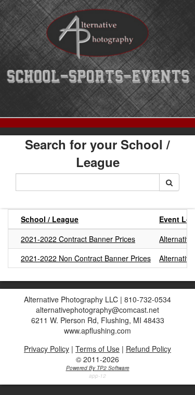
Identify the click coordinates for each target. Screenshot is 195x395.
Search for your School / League (97, 153)
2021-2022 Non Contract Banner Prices (86, 258)
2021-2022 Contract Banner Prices (78, 239)
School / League (50, 219)
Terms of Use (97, 348)
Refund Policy (148, 348)
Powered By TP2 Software (97, 368)
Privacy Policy (46, 348)
